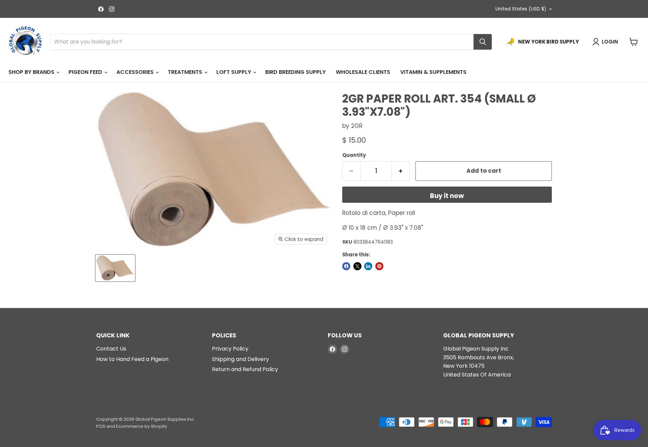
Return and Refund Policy (245, 369)
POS (100, 426)
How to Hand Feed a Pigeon (132, 359)
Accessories (135, 72)
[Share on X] (357, 266)
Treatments (186, 72)
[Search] (483, 42)
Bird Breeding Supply (295, 72)
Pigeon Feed (86, 72)
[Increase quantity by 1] (401, 171)
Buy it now (447, 195)
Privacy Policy (230, 349)
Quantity (354, 155)
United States (520, 8)
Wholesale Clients (363, 72)
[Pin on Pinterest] (379, 266)
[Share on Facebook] (346, 266)
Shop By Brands (32, 72)
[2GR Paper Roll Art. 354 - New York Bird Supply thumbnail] (115, 268)
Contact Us (111, 349)
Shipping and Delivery (240, 359)
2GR (356, 126)
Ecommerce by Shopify (141, 426)
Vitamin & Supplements (433, 72)
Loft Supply (234, 72)
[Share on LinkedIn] (368, 266)
